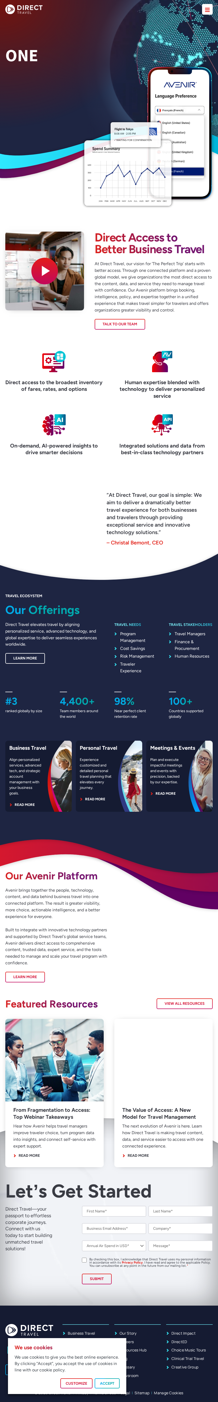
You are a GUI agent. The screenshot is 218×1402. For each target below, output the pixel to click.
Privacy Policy (132, 1262)
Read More (29, 1155)
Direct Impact (183, 1333)
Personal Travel (98, 748)
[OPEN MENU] (207, 9)
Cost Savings (132, 648)
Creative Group (184, 1367)
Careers (127, 1341)
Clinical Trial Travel (187, 1358)
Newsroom (129, 1375)
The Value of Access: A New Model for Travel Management (159, 1113)
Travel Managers (190, 633)
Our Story (128, 1333)
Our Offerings (42, 610)
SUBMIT (97, 1279)
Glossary (127, 1367)
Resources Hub (133, 1349)
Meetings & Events (172, 748)
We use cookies (33, 1347)
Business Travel (27, 748)
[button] (44, 271)
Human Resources (192, 656)
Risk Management (137, 656)
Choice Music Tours (188, 1349)
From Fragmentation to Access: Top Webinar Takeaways (51, 1113)
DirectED (179, 1341)
